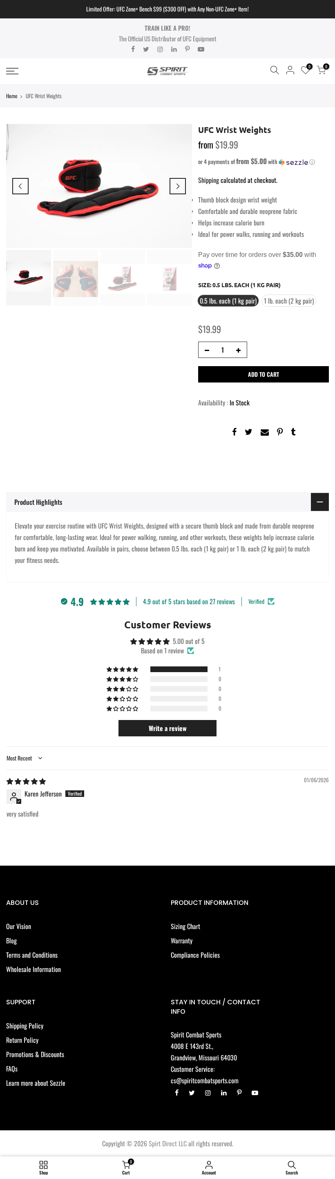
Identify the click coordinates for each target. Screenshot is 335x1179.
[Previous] (20, 186)
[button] (263, 161)
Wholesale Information (33, 969)
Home (11, 95)
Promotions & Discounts (35, 1054)
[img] (26, 781)
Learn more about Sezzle (35, 1083)
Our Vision (18, 926)
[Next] (178, 186)
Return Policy (22, 1040)
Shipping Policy (24, 1025)
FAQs (12, 1068)
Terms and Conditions (32, 955)
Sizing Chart (185, 926)
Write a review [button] (168, 728)
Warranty (181, 940)
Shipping (208, 180)
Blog (11, 940)
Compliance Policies (195, 955)
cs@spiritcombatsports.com (205, 1080)
